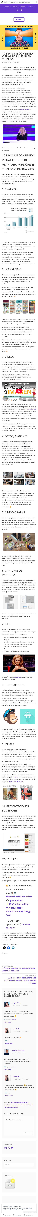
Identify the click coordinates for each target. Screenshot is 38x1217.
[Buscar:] (19, 1165)
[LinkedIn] (12, 1147)
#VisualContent (14, 907)
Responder (7, 1022)
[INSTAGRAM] (21, 10)
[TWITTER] (17, 10)
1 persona (13, 1019)
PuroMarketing (31, 409)
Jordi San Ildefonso (18, 1050)
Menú (20, 19)
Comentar (27, 1133)
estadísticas (24, 109)
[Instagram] (5, 1147)
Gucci (16, 777)
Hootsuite (17, 677)
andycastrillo (16, 1003)
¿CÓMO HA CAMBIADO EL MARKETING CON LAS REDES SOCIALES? (18, 968)
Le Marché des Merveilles (15, 781)
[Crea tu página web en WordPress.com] (19, 2)
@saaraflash (16, 900)
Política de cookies (19, 1209)
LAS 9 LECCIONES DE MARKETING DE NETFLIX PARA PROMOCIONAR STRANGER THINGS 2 (20, 979)
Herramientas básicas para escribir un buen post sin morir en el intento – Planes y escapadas (18, 1105)
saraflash (16, 62)
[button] (19, 133)
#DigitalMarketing (18, 904)
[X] (8, 1147)
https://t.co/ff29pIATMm (19, 896)
